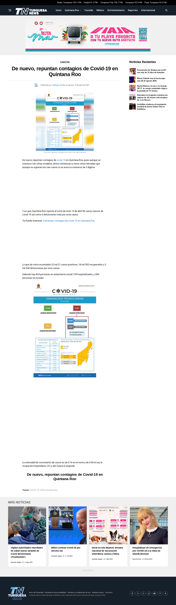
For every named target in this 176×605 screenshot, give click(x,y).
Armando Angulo (16, 562)
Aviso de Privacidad (36, 592)
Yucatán (88, 10)
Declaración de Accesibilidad (55, 592)
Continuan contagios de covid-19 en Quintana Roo (69, 220)
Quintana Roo (72, 10)
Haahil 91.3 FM (91, 2)
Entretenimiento (116, 10)
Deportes (133, 10)
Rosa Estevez (136, 559)
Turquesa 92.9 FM (133, 2)
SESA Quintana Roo (49, 490)
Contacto (108, 592)
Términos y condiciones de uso (79, 592)
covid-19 (61, 160)
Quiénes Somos (98, 592)
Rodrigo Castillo (58, 85)
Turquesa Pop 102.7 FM (111, 2)
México (100, 10)
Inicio (58, 10)
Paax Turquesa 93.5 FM (156, 2)
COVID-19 (34, 490)
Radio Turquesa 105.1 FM (69, 2)
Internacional (148, 10)
